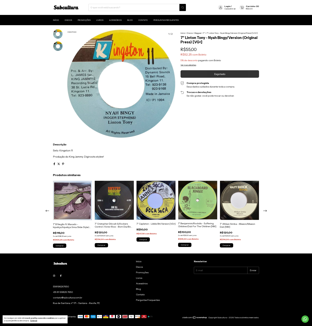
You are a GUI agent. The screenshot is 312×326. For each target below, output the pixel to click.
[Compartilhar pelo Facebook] (54, 164)
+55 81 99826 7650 (63, 292)
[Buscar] (182, 7)
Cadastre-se (229, 8)
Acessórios (115, 20)
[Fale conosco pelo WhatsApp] (305, 319)
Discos (68, 20)
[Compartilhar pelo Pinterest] (63, 164)
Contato (143, 20)
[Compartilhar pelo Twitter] (58, 164)
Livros (99, 20)
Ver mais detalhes (188, 65)
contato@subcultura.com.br (67, 297)
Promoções (84, 20)
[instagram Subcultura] (54, 275)
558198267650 (61, 286)
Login (227, 6)
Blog (130, 20)
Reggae (198, 33)
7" (204, 33)
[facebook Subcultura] (61, 275)
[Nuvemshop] (194, 318)
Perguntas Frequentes (166, 20)
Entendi (33, 321)
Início (56, 20)
